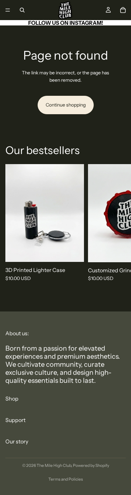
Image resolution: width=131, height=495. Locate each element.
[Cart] (123, 10)
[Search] (22, 10)
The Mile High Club (54, 465)
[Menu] (7, 10)
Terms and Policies (65, 479)
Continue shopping (66, 105)
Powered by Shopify (91, 465)
